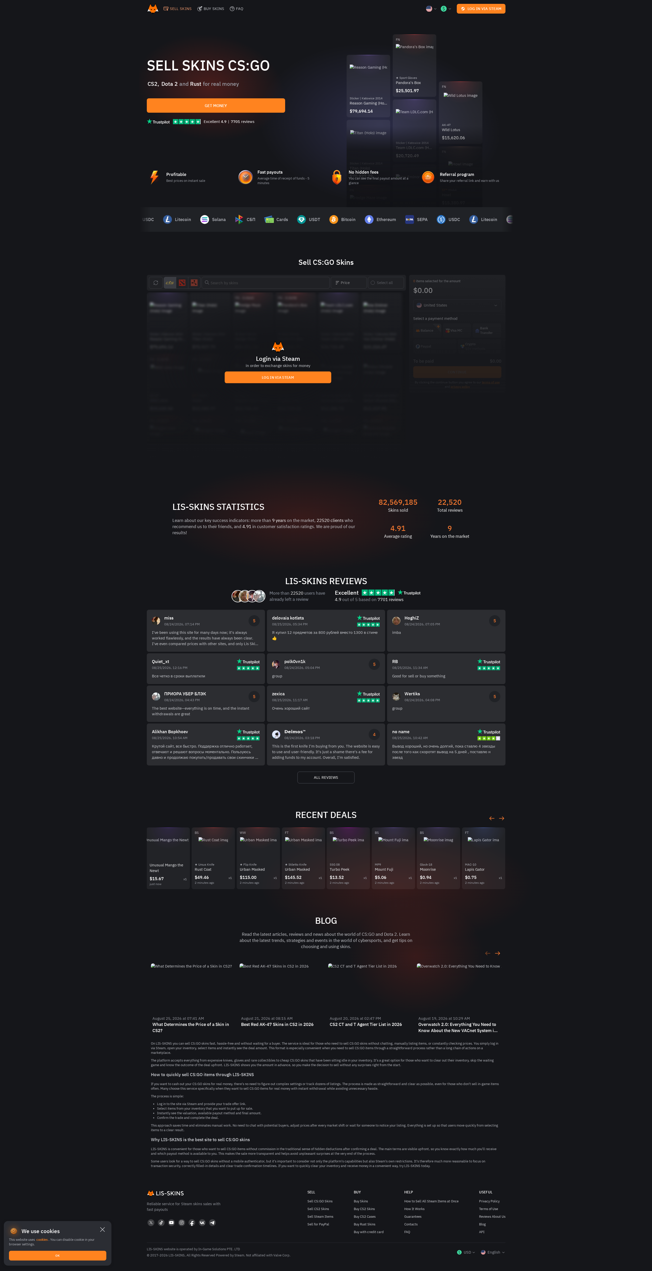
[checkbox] (386, 283)
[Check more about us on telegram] (212, 1223)
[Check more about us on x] (151, 1223)
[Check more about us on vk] (202, 1223)
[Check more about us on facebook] (192, 1223)
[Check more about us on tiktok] (161, 1223)
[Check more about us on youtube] (171, 1223)
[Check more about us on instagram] (182, 1223)
